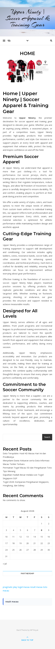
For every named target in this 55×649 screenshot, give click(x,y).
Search (47, 437)
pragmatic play (10, 587)
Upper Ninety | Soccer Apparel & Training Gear (27, 18)
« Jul (5, 563)
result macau (36, 587)
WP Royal (34, 630)
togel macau (23, 587)
